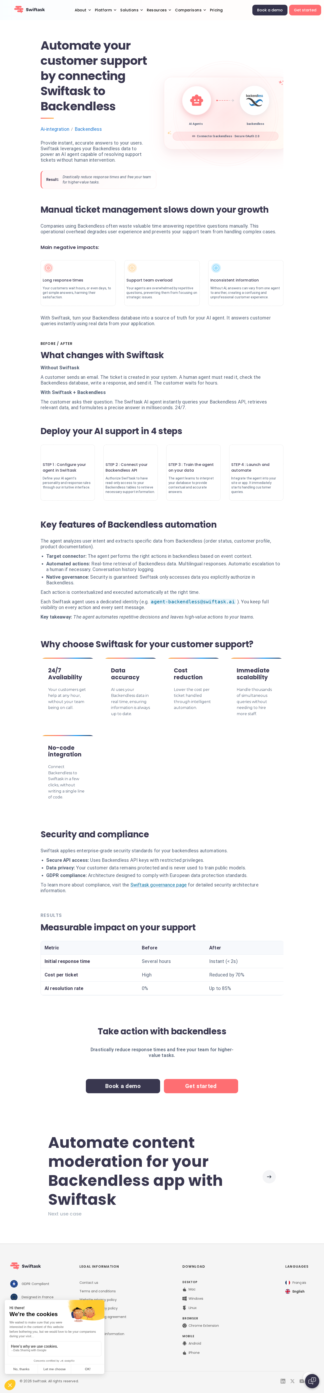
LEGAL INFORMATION (99, 1266)
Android (195, 1343)
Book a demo (270, 10)
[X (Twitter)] (292, 1381)
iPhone (194, 1352)
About (80, 10)
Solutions (129, 10)
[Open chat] (312, 1381)
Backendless (88, 129)
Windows (196, 1298)
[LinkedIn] (283, 1381)
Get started (305, 10)
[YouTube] (302, 1381)
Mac (192, 1289)
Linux (193, 1307)
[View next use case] (269, 1176)
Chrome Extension (204, 1325)
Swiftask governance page (158, 885)
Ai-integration (55, 129)
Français (299, 1282)
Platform (103, 10)
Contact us (88, 1282)
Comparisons (188, 10)
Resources (157, 10)
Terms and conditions (97, 1291)
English (298, 1291)
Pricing (216, 10)
